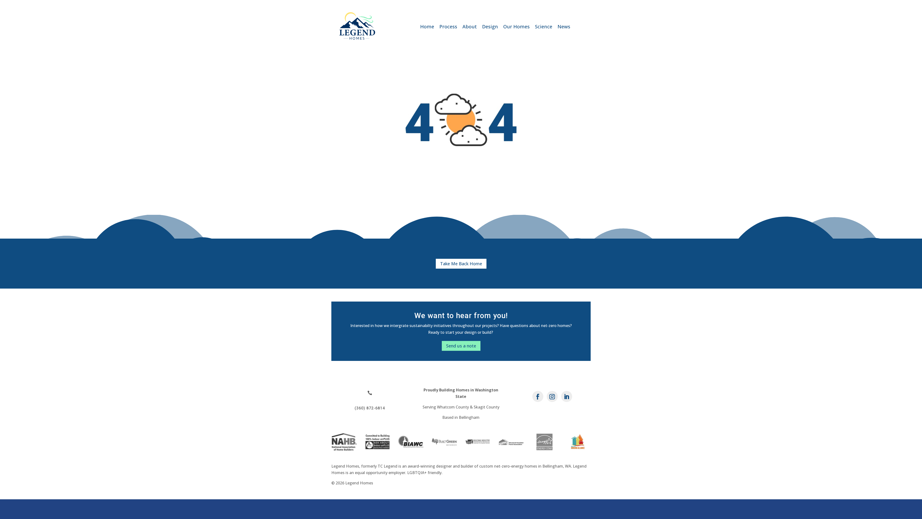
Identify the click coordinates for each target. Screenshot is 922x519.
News (564, 27)
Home (427, 27)
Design (490, 27)
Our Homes (516, 27)
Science (543, 27)
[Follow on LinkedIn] (566, 396)
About (469, 27)
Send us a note (461, 346)
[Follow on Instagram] (552, 396)
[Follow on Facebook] (537, 396)
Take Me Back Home (461, 263)
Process (448, 27)
